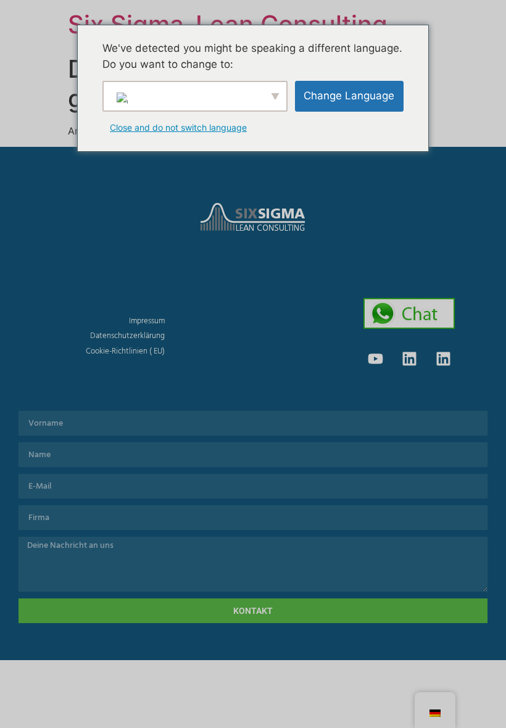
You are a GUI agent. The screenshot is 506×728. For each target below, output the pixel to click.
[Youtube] (375, 358)
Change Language (349, 95)
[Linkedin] (409, 358)
